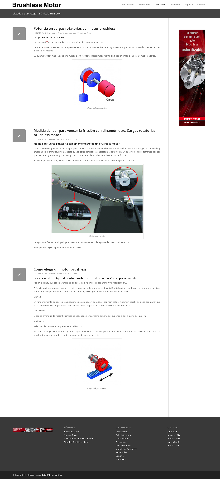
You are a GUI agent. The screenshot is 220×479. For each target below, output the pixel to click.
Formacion (121, 442)
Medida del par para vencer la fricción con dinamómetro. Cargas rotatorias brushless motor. (94, 132)
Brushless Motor (72, 431)
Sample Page (70, 435)
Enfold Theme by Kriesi (52, 475)
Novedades (121, 452)
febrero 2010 (173, 445)
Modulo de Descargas (126, 448)
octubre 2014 (173, 435)
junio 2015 (172, 431)
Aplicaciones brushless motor (78, 438)
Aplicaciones (122, 431)
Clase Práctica (122, 438)
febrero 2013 (173, 438)
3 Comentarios (51, 33)
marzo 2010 (173, 442)
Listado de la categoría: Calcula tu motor (37, 13)
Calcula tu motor (69, 33)
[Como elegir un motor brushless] (19, 274)
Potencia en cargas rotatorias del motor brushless (74, 28)
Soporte (120, 455)
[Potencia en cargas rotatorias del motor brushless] (19, 33)
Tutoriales (82, 33)
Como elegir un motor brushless (60, 269)
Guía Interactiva (123, 445)
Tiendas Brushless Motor (76, 442)
